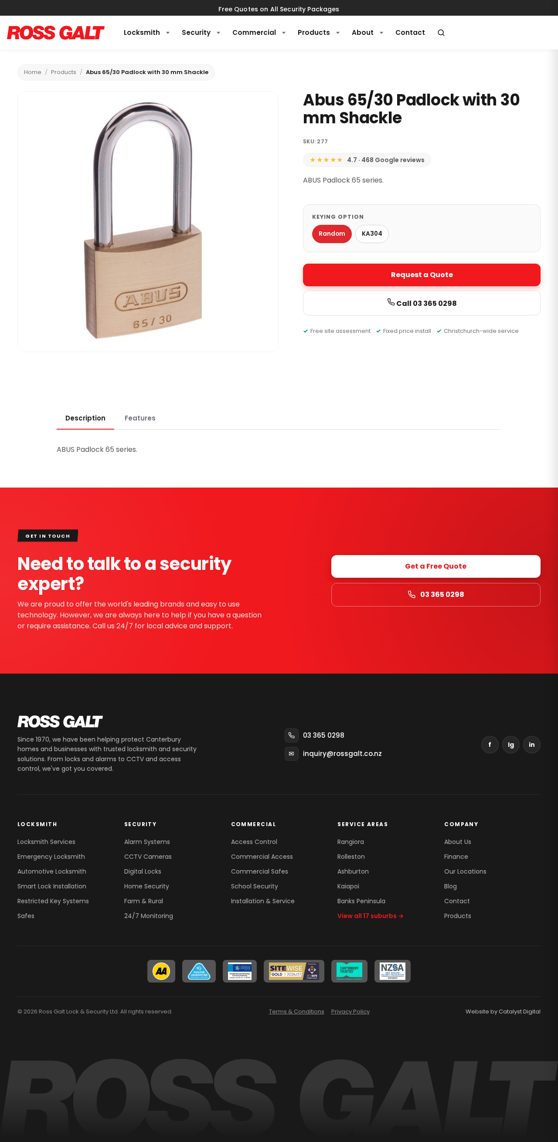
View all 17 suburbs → (370, 916)
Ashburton (353, 871)
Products (314, 32)
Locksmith (142, 32)
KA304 (372, 234)
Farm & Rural (143, 901)
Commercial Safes (259, 871)
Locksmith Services (46, 841)
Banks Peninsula (361, 901)
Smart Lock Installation (51, 886)
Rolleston (351, 856)
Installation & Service (263, 901)
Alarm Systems (147, 841)
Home (32, 72)
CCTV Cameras (148, 856)
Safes (25, 916)
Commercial (254, 32)
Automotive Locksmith (51, 871)
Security (196, 32)
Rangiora (350, 841)
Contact (457, 901)
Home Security (146, 886)
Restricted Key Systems (53, 901)
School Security (254, 886)
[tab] (85, 419)
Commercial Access (262, 856)
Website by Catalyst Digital (503, 1011)
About (363, 32)
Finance (456, 856)
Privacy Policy (350, 1011)
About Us (457, 841)
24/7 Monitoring (148, 916)
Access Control (254, 841)
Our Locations (465, 871)
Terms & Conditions (296, 1011)
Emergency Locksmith (51, 856)
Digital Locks (142, 871)
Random (332, 234)
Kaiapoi (348, 886)
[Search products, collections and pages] (441, 33)
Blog (450, 886)
